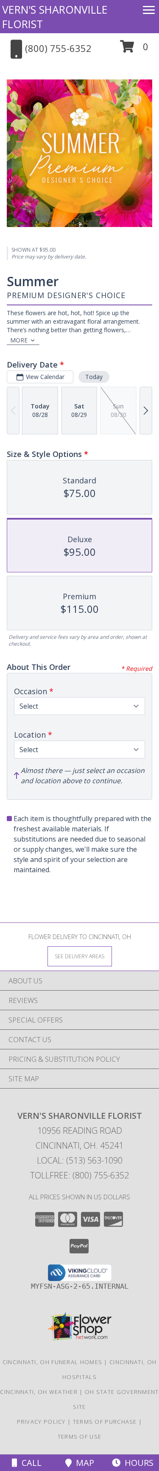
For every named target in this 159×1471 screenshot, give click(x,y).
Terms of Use (80, 1436)
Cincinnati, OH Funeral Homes (52, 1362)
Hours (136, 1462)
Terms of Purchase (105, 1421)
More (19, 340)
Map (83, 1462)
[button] (134, 49)
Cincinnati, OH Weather (39, 1392)
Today (94, 377)
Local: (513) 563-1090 (80, 1160)
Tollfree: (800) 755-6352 (79, 1175)
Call (29, 1462)
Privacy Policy (41, 1421)
